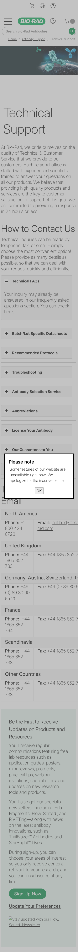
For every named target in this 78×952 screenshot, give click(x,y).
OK (39, 491)
